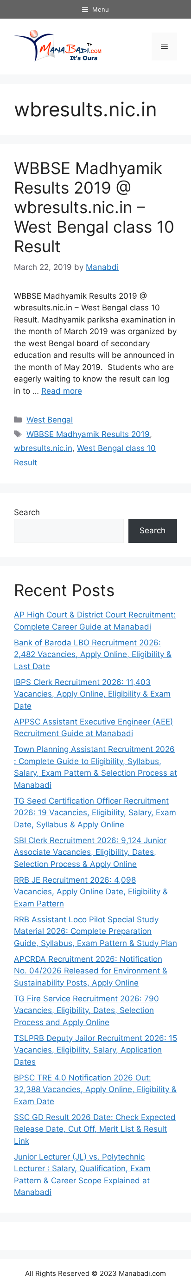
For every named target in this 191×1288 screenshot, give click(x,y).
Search (27, 512)
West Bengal (49, 419)
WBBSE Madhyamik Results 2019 (88, 434)
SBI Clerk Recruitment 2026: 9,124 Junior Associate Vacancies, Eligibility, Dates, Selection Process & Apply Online (90, 852)
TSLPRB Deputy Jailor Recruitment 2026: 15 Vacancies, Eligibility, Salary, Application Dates (95, 1050)
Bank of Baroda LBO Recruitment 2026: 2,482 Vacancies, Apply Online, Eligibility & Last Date (93, 654)
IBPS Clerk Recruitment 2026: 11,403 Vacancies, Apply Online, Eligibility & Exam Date (92, 694)
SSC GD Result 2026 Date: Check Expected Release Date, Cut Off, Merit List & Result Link (95, 1129)
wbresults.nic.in (43, 448)
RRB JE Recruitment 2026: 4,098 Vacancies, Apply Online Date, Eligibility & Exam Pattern (91, 891)
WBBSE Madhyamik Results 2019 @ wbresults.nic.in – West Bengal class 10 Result (94, 207)
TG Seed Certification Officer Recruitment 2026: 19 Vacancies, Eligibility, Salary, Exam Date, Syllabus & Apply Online (95, 812)
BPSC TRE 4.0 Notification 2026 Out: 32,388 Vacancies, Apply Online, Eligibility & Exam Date (95, 1089)
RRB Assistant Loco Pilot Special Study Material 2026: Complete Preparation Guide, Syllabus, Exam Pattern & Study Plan (95, 931)
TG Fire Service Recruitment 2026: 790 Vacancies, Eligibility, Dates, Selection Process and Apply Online (86, 1010)
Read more (61, 391)
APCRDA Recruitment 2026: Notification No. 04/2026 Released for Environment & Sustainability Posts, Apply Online (90, 970)
